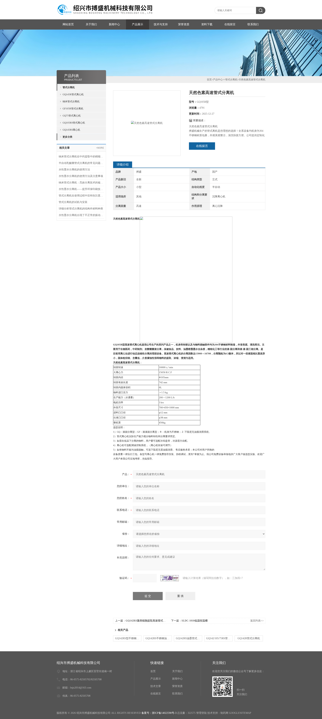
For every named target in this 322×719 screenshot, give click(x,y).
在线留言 (230, 24)
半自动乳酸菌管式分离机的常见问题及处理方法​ (81, 163)
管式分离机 (69, 87)
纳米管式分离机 (71, 101)
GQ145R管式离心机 (73, 94)
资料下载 (206, 24)
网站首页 (68, 24)
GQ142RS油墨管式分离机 (189, 638)
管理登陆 (201, 713)
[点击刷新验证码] (169, 578)
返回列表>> (257, 620)
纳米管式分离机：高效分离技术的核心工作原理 (81, 182)
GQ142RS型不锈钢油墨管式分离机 (128, 638)
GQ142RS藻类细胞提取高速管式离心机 (148, 620)
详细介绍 (123, 164)
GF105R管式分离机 (73, 108)
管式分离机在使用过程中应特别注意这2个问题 (81, 195)
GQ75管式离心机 (72, 115)
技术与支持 (161, 24)
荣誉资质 (183, 24)
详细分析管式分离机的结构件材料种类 (81, 208)
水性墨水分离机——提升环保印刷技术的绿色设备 (81, 189)
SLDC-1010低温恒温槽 (194, 620)
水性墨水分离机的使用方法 (74, 169)
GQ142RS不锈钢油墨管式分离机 (159, 638)
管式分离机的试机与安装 (73, 202)
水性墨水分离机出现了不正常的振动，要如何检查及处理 (81, 215)
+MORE (100, 148)
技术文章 (155, 686)
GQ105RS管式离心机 (74, 122)
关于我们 (91, 24)
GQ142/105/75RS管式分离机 (219, 638)
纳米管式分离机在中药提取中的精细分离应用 (81, 156)
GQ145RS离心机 (71, 129)
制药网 (224, 713)
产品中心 (218, 79)
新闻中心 (114, 24)
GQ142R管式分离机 (249, 638)
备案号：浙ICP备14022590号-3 (158, 713)
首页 (209, 79)
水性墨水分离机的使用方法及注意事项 (81, 176)
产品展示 (137, 24)
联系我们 (253, 24)
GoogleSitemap (240, 713)
